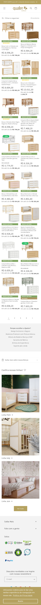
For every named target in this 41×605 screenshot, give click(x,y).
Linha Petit (6, 415)
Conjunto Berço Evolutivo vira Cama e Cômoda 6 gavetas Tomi (10, 158)
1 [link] (8, 318)
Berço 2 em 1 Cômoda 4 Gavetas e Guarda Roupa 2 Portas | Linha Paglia (28, 84)
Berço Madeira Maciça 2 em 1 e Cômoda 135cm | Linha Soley (30, 264)
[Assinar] (34, 579)
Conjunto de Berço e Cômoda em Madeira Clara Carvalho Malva (10, 301)
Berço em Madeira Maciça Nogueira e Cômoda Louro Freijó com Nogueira (28, 45)
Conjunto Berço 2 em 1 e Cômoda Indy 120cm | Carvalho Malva (30, 158)
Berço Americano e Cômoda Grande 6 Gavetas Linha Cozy (29, 194)
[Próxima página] (32, 318)
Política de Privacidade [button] (22, 595)
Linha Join (6, 501)
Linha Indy (6, 458)
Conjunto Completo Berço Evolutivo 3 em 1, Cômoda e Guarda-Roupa (10, 82)
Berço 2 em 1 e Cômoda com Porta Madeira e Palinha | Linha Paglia (10, 47)
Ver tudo (20, 509)
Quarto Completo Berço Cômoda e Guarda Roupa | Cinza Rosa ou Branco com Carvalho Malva (28, 229)
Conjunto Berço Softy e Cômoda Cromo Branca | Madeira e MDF (9, 265)
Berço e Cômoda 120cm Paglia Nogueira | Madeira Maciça (10, 123)
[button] (4, 8)
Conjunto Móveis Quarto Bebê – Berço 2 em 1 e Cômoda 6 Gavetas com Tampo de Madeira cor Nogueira (30, 122)
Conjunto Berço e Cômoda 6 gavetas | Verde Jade (29, 302)
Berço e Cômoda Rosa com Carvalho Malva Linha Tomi (10, 194)
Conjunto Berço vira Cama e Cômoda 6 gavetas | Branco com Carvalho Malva (10, 228)
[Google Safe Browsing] (18, 543)
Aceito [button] (20, 601)
